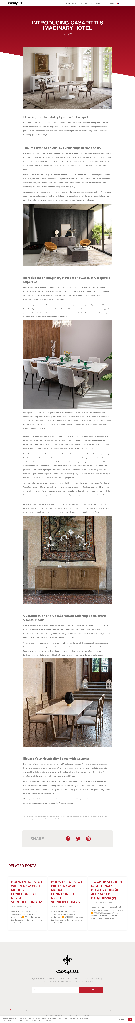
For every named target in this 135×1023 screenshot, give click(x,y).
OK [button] (130, 1019)
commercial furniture (34, 816)
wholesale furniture (55, 819)
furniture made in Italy (83, 816)
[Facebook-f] (16, 1010)
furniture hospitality (69, 816)
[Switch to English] (118, 3)
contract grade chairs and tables (51, 816)
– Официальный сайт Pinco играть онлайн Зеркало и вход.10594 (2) (106, 890)
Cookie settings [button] (120, 1019)
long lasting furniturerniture (39, 819)
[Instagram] (10, 1010)
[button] (68, 839)
